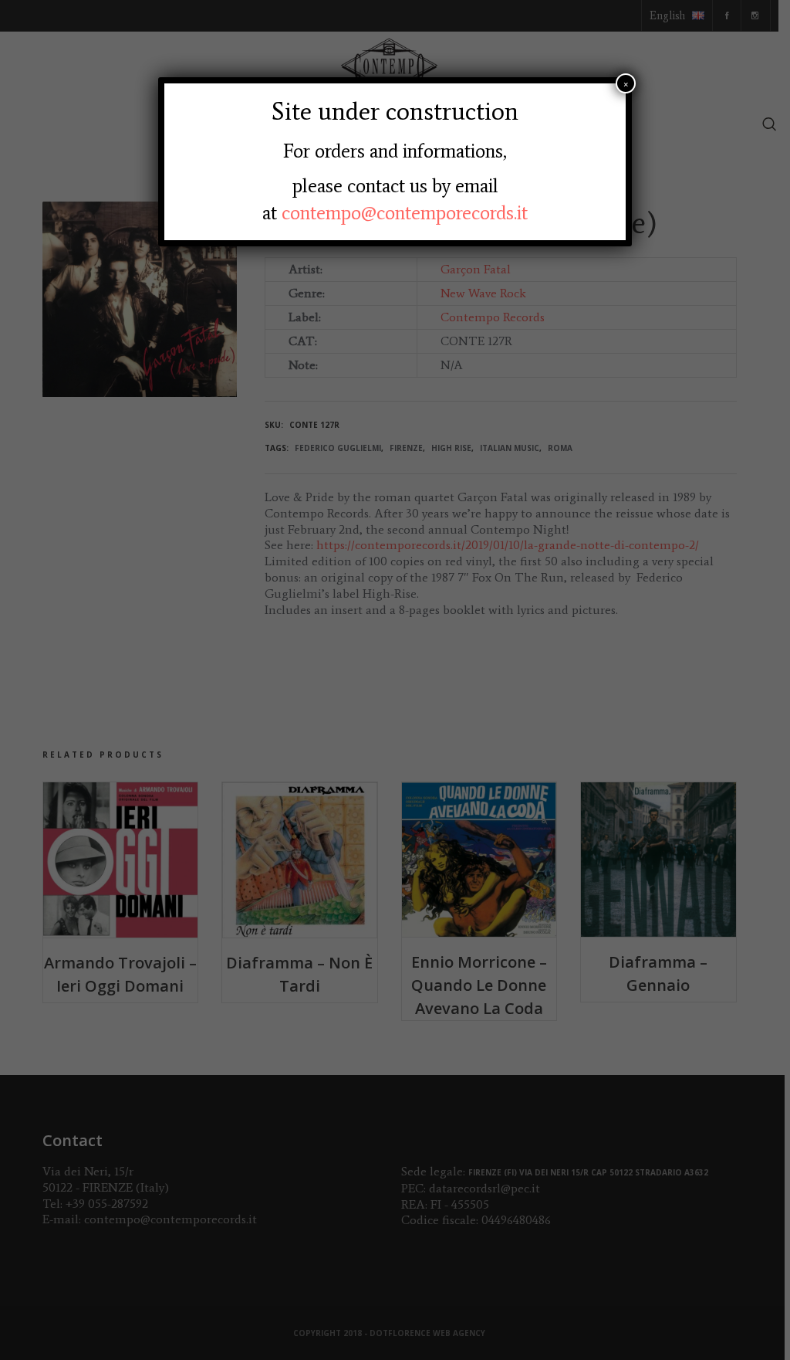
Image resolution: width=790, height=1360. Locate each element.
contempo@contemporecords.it (405, 213)
